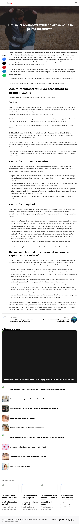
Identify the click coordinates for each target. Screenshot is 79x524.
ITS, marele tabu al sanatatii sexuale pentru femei (28, 447)
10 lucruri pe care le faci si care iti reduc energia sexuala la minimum (34, 408)
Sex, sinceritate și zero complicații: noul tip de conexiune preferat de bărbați (37, 389)
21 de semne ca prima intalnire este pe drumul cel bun (68, 499)
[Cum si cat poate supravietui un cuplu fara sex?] (5, 399)
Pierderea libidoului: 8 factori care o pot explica (27, 428)
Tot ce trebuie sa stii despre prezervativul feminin (28, 457)
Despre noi (61, 520)
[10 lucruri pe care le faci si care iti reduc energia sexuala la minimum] (5, 408)
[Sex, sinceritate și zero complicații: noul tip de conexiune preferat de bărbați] (5, 389)
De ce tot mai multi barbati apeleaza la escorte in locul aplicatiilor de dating (37, 437)
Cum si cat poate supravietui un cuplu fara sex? (27, 399)
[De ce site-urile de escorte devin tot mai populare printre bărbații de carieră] (39, 356)
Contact (54, 519)
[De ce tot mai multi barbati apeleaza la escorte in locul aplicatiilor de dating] (5, 437)
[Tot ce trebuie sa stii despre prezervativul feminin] (5, 456)
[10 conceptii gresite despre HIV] (5, 466)
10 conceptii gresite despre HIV (21, 466)
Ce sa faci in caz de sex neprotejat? (22, 418)
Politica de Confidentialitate (71, 520)
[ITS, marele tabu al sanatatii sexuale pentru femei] (5, 447)
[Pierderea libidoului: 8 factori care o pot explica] (5, 427)
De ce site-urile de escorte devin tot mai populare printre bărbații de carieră (39, 379)
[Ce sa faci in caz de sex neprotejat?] (5, 418)
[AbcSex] (7, 3)
